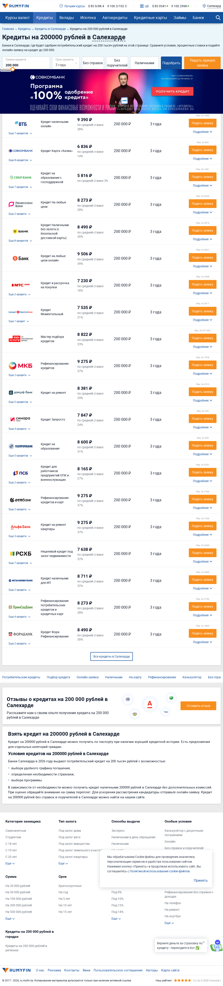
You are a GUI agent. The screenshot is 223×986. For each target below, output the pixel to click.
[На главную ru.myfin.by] (16, 970)
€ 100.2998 (179, 6)
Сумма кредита (16, 59)
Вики (86, 970)
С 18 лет (11, 844)
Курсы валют (17, 17)
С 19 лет (11, 850)
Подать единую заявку (202, 63)
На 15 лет (65, 912)
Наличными (144, 62)
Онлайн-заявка (88, 677)
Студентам (13, 837)
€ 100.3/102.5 (117, 6)
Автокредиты (114, 17)
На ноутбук (173, 916)
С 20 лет (11, 857)
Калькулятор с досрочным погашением (184, 832)
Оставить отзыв (198, 706)
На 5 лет (64, 899)
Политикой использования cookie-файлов (160, 871)
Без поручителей (117, 63)
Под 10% (117, 899)
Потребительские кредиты (21, 677)
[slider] (12, 69)
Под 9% (117, 892)
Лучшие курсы (74, 6)
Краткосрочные (70, 886)
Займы (180, 17)
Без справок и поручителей (184, 848)
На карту (135, 677)
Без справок (93, 62)
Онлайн (170, 841)
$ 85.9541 (159, 6)
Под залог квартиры (73, 857)
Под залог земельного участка (81, 850)
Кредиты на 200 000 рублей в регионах (26, 948)
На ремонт (172, 909)
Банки (198, 17)
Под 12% (117, 905)
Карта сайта (170, 970)
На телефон (173, 903)
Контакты (71, 970)
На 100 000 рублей (18, 899)
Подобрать (171, 62)
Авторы (152, 970)
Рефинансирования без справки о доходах (189, 894)
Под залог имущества (74, 844)
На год (63, 892)
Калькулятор (191, 677)
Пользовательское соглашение (118, 970)
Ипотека (88, 17)
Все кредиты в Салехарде (111, 656)
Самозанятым (15, 830)
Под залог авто (69, 837)
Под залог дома (70, 830)
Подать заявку (202, 123)
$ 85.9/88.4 (96, 6)
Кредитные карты (150, 17)
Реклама (54, 970)
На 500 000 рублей (18, 912)
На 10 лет (65, 905)
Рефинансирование (162, 677)
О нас (40, 970)
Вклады (66, 17)
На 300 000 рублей (18, 905)
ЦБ (147, 6)
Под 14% (117, 912)
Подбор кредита (58, 677)
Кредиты (44, 17)
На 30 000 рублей (17, 886)
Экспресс (118, 830)
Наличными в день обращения (133, 837)
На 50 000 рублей (17, 892)
